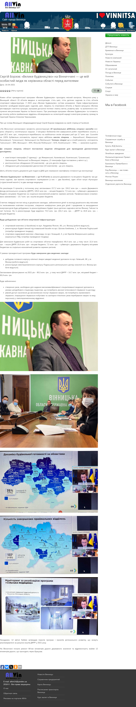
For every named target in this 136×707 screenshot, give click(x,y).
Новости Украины (112, 61)
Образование (111, 65)
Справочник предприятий (48, 679)
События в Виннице (114, 84)
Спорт (108, 91)
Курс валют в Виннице (115, 150)
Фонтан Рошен (111, 177)
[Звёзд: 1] (1, 91)
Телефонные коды (113, 136)
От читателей (111, 69)
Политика (109, 76)
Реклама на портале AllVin (14, 698)
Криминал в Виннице (114, 50)
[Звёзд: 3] (5, 91)
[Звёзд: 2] (3, 91)
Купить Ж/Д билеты (113, 146)
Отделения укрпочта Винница (118, 184)
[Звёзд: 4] (7, 91)
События (109, 80)
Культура (109, 54)
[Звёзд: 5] (9, 91)
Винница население (114, 180)
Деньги (108, 43)
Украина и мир (111, 95)
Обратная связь (10, 693)
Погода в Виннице (113, 73)
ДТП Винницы (111, 47)
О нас (5, 688)
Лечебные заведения (114, 153)
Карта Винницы (44, 684)
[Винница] (11, 5)
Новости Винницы (45, 674)
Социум (108, 87)
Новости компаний (113, 58)
